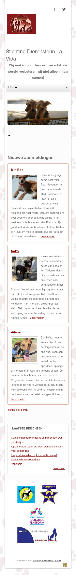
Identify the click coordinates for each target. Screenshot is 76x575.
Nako (15, 251)
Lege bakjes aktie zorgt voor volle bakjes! (34, 455)
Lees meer (59, 468)
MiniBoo (17, 169)
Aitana (16, 332)
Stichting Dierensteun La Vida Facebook (55, 9)
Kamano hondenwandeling (26, 459)
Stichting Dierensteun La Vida (47, 560)
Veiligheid (16, 463)
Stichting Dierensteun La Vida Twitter (64, 9)
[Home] (21, 33)
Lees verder (48, 236)
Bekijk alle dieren (17, 410)
